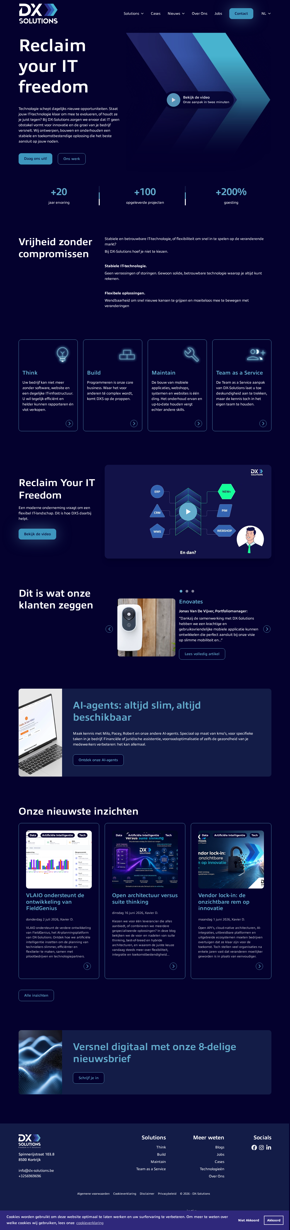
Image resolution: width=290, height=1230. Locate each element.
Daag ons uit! (35, 159)
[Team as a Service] (261, 423)
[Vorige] (109, 629)
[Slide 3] (192, 591)
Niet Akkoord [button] (248, 1220)
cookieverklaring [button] (90, 1223)
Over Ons (199, 14)
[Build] (132, 423)
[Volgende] (266, 629)
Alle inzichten (36, 995)
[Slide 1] (181, 591)
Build (161, 1155)
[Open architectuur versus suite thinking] (173, 966)
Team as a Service (151, 1169)
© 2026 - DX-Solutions (195, 1193)
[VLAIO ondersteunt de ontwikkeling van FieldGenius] (87, 966)
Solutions (132, 14)
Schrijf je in (89, 1078)
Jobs (218, 14)
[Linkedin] (268, 1147)
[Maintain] (196, 423)
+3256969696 (30, 1176)
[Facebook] (254, 1147)
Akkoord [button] (273, 1220)
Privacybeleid (167, 1193)
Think (161, 1147)
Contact (241, 14)
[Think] (67, 423)
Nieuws (174, 14)
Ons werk (71, 159)
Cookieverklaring (124, 1193)
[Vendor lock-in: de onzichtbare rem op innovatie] (259, 966)
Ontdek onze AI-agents (98, 760)
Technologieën (212, 1169)
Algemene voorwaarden (93, 1193)
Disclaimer (147, 1193)
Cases (155, 14)
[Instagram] (261, 1147)
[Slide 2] (187, 591)
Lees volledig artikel (202, 654)
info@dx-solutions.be (36, 1171)
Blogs (219, 1147)
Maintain (158, 1162)
